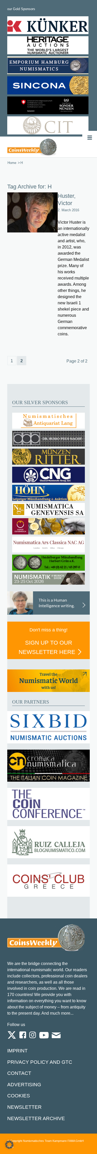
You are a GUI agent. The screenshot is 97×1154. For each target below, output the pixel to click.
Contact (19, 1073)
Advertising (24, 1084)
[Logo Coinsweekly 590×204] (32, 147)
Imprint (17, 1050)
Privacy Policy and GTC (39, 1062)
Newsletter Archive (36, 1118)
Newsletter (24, 1107)
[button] (9, 1144)
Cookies (18, 1095)
